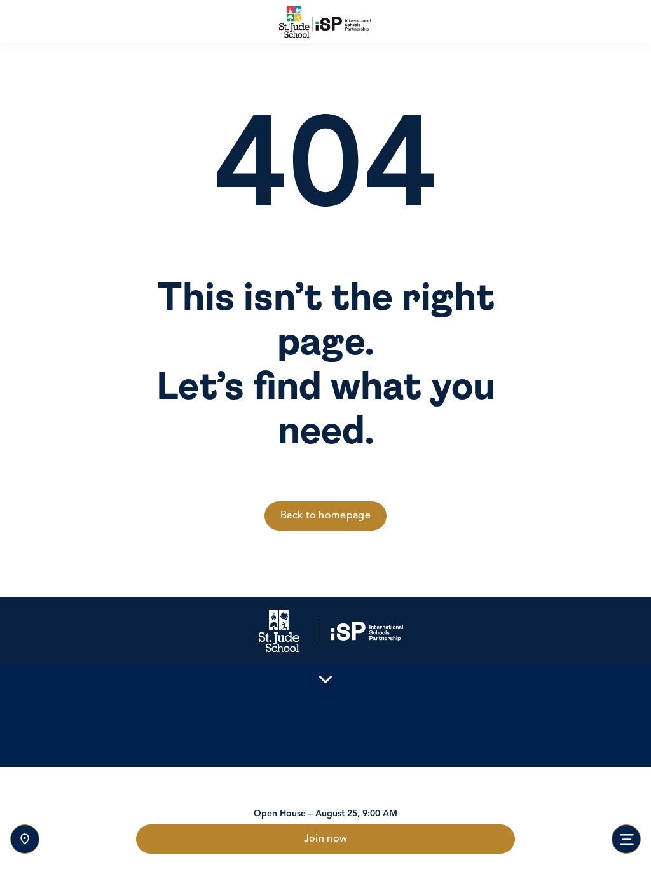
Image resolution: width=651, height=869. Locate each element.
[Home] (325, 21)
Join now (326, 839)
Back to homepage (325, 516)
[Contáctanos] (24, 839)
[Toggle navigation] (626, 839)
